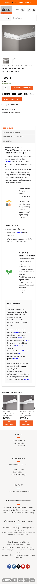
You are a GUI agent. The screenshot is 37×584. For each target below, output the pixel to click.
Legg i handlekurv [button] (9, 423)
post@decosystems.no (21, 491)
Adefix (16, 332)
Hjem (3, 65)
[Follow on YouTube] (28, 566)
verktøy (26, 379)
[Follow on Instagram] (14, 566)
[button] (33, 10)
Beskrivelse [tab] (8, 128)
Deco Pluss (19, 345)
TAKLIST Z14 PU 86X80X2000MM (8, 414)
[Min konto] (29, 10)
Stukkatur (11, 113)
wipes (20, 353)
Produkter (11, 65)
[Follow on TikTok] (18, 566)
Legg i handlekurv (22, 88)
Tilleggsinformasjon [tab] (11, 132)
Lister (20, 65)
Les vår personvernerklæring (18, 542)
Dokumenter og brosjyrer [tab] (13, 137)
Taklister (28, 65)
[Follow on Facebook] (9, 566)
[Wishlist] (17, 10)
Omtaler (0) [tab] (7, 141)
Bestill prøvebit (12, 99)
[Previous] (5, 41)
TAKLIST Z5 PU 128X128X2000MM (26, 414)
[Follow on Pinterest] (23, 566)
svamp (27, 340)
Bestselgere (6, 411)
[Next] (32, 41)
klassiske (18, 233)
